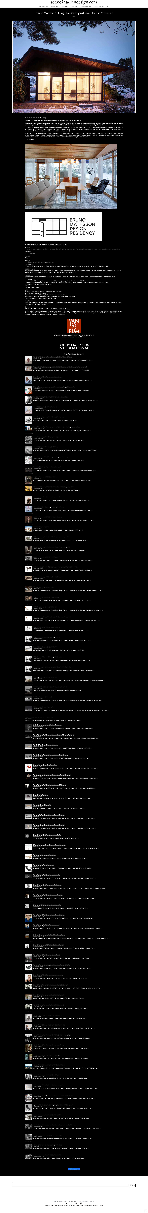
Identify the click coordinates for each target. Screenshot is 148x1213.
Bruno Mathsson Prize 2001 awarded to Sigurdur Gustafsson (49, 1065)
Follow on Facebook (74, 1169)
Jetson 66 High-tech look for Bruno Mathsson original (47, 1015)
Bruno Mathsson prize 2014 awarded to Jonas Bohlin (47, 834)
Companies (67, 1205)
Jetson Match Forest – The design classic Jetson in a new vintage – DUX (52, 547)
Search (13, 1182)
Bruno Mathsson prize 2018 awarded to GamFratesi (46, 627)
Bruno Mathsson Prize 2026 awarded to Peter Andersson (47, 377)
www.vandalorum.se (80, 337)
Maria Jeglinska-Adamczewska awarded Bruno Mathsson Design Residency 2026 (54, 387)
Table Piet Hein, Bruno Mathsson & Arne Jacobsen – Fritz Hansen (50, 687)
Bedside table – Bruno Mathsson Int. (42, 697)
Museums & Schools (86, 1205)
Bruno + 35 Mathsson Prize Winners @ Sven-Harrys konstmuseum (50, 457)
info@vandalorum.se (68, 337)
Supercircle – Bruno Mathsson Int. (42, 804)
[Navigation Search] (108, 6)
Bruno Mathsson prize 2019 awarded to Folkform (45, 597)
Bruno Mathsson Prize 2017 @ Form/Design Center (46, 637)
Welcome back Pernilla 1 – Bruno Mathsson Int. (45, 607)
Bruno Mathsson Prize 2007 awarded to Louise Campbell (48, 975)
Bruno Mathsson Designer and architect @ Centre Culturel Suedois (50, 985)
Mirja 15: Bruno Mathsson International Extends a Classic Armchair (50, 754)
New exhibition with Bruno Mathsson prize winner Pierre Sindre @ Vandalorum (53, 487)
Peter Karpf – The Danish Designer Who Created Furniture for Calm (50, 397)
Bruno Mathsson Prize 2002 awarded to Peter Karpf (46, 1055)
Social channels (98, 1205)
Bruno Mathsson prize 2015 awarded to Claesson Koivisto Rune (49, 784)
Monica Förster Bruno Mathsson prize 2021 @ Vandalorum (48, 507)
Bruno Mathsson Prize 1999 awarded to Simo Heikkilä (47, 1115)
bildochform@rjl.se (59, 281)
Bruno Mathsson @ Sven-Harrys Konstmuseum (45, 447)
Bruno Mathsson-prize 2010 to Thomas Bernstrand (46, 925)
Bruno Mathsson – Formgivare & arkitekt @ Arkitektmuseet (48, 1005)
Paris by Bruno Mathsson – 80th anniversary (44, 647)
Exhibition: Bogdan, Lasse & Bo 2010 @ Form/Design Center (49, 935)
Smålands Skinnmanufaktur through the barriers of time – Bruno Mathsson (52, 537)
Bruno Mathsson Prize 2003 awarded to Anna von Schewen (48, 1045)
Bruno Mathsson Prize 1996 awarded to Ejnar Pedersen (47, 1145)
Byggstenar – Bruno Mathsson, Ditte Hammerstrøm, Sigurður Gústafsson (52, 774)
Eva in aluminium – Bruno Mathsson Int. (43, 587)
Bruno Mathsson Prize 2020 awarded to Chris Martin (46, 557)
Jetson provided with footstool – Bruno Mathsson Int (47, 904)
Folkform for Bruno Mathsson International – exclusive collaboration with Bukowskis (55, 567)
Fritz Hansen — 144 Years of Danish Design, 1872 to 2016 (39, 717)
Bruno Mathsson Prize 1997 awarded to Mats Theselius (47, 1135)
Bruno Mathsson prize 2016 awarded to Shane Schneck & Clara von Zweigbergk (53, 734)
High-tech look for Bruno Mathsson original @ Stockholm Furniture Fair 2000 (53, 1105)
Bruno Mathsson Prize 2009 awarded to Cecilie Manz (46, 955)
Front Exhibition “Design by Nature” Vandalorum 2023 (47, 467)
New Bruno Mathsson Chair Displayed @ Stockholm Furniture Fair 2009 (51, 965)
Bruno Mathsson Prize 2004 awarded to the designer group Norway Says (52, 1035)
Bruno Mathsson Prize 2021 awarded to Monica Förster (47, 517)
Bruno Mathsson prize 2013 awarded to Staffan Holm (46, 874)
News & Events (49, 1205)
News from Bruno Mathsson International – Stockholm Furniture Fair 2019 (52, 617)
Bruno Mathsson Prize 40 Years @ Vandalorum (45, 407)
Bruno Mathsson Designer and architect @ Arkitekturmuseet (48, 995)
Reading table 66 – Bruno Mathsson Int (43, 864)
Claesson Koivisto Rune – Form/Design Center (45, 764)
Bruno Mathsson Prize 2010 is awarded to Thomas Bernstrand (49, 915)
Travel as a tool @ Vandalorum (41, 527)
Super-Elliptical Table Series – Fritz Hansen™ (45, 677)
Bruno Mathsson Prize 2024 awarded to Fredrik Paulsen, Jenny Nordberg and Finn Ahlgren (56, 427)
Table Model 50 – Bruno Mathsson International (45, 744)
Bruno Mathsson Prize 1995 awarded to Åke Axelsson (47, 1155)
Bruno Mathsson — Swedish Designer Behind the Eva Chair (48, 945)
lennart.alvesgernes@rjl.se (63, 308)
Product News (59, 1205)
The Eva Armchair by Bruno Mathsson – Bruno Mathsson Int (48, 824)
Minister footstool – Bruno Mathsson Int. (43, 707)
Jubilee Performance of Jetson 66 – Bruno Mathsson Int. (47, 724)
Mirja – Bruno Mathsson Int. (40, 794)
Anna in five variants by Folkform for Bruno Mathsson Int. (48, 577)
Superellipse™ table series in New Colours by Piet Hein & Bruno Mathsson (52, 357)
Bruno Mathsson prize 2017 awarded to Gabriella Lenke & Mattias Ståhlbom (52, 667)
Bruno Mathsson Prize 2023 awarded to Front (45, 477)
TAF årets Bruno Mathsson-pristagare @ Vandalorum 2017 (48, 657)
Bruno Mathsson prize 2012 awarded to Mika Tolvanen (47, 884)
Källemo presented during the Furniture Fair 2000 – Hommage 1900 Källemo (52, 1095)
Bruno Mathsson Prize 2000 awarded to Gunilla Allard (47, 1075)
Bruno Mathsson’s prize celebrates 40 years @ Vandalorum (48, 417)
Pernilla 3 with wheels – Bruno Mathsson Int (44, 854)
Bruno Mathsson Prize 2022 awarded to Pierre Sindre (46, 497)
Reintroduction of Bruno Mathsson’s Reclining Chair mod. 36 (49, 1085)
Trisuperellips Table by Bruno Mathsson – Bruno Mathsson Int (49, 844)
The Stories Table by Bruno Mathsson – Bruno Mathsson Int (48, 814)
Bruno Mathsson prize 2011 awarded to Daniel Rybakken (47, 894)
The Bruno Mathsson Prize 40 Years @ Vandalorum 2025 (47, 437)
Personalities (75, 1205)
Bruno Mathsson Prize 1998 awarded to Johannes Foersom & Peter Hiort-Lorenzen (54, 1125)
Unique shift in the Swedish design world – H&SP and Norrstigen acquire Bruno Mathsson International (60, 367)
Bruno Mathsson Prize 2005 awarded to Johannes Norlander (48, 1025)
